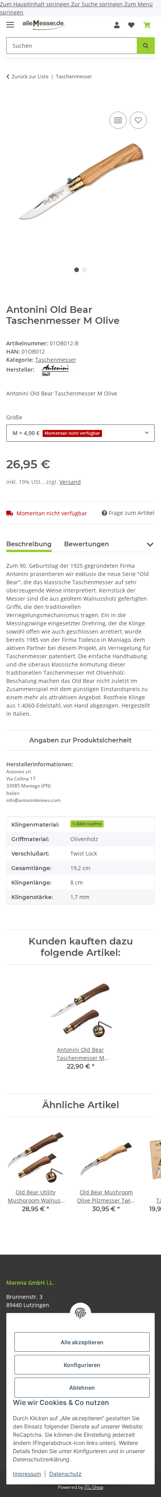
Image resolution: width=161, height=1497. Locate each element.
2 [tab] (84, 269)
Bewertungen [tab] (86, 544)
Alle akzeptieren (82, 1342)
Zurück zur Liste (30, 76)
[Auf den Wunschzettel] (138, 120)
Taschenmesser (55, 359)
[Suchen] (146, 45)
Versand (70, 482)
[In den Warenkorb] (12, 101)
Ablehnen (82, 1387)
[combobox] (80, 432)
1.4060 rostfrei (87, 824)
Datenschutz (65, 1473)
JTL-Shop (93, 1487)
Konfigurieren (82, 1365)
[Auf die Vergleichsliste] (118, 120)
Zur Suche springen (97, 4)
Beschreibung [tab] (29, 544)
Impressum (27, 1473)
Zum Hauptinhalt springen (35, 4)
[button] (117, 25)
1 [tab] (76, 269)
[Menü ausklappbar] (10, 21)
